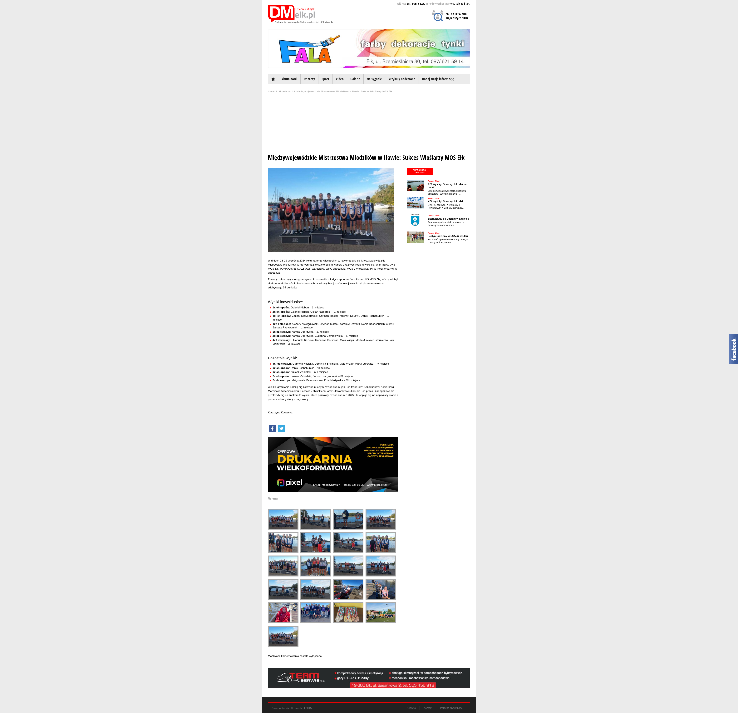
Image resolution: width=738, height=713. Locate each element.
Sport (325, 79)
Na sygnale (374, 79)
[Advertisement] (369, 126)
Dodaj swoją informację (438, 79)
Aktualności (289, 79)
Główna (273, 79)
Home (271, 91)
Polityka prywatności (451, 707)
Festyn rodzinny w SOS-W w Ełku (448, 236)
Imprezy (309, 79)
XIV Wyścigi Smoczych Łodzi (445, 201)
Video (340, 79)
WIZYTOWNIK (457, 15)
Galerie (355, 79)
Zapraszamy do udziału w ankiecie (448, 218)
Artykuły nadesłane (402, 79)
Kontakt (428, 707)
